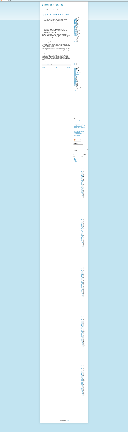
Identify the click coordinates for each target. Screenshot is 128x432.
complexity (75, 35)
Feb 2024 (82, 183)
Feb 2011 (82, 322)
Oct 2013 (82, 289)
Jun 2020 (82, 218)
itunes (75, 65)
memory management (77, 72)
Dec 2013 (82, 287)
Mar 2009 (82, 345)
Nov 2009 (82, 337)
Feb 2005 (82, 395)
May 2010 (82, 331)
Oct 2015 (82, 266)
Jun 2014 (82, 281)
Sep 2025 (82, 167)
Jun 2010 (82, 330)
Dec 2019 (82, 223)
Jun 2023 (82, 189)
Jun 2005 (82, 391)
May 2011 (82, 319)
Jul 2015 (82, 269)
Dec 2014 (82, 275)
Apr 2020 (82, 220)
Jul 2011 (82, 317)
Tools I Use (75, 24)
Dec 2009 (82, 336)
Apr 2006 (82, 381)
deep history (76, 42)
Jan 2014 (82, 286)
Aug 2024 (82, 178)
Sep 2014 (82, 278)
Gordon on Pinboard (75, 158)
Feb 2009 (82, 346)
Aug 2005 (82, 389)
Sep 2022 (82, 196)
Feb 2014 (82, 285)
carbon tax (75, 31)
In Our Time (75, 19)
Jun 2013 (82, 293)
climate (75, 32)
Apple (75, 14)
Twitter (75, 25)
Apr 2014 (82, 283)
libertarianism (76, 66)
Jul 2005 (82, 390)
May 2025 (82, 171)
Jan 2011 (82, 323)
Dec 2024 (82, 174)
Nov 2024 (82, 175)
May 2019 (82, 226)
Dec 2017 (82, 240)
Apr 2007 (82, 369)
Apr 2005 (82, 393)
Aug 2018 (82, 233)
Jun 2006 (82, 379)
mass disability (76, 67)
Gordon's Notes (52, 5)
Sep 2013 (82, 290)
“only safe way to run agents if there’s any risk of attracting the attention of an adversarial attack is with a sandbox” (79, 128)
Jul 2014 (82, 280)
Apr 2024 (82, 181)
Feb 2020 (82, 222)
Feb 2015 (82, 273)
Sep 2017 (82, 243)
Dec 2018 (82, 229)
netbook (75, 75)
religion (75, 90)
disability (75, 44)
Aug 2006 (82, 377)
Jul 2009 (82, 341)
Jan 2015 (82, 274)
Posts (75, 139)
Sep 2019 (82, 224)
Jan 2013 (82, 298)
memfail (75, 71)
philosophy (75, 81)
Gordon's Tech (76, 163)
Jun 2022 (82, 199)
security (75, 95)
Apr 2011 (82, 320)
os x (74, 77)
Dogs (75, 16)
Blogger (68, 420)
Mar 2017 (82, 248)
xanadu (75, 114)
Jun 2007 (82, 367)
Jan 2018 (82, 239)
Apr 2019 (82, 227)
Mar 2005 (82, 394)
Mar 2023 (82, 192)
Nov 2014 (82, 276)
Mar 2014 (82, 284)
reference (75, 89)
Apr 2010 (82, 332)
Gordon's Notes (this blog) (76, 162)
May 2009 (82, 343)
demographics (76, 43)
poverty (75, 84)
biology (75, 29)
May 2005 (82, 392)
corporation (75, 36)
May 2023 (82, 190)
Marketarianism (76, 22)
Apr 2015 (82, 271)
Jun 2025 (82, 170)
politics (75, 83)
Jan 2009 (82, 347)
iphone (75, 63)
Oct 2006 (82, 375)
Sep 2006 (82, 376)
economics (75, 45)
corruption (75, 37)
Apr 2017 (82, 247)
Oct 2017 (82, 242)
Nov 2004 (82, 398)
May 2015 (82, 270)
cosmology (75, 38)
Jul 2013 (82, 292)
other (75, 78)
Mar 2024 (82, 182)
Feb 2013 (82, 297)
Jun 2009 (82, 342)
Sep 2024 (82, 177)
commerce (75, 34)
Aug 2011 (82, 316)
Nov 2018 (82, 230)
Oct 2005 (82, 387)
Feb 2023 (82, 193)
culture (75, 40)
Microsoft (75, 23)
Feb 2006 (82, 383)
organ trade (75, 76)
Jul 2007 (82, 366)
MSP (75, 21)
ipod (74, 64)
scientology (75, 94)
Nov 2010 (82, 325)
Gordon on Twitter (75, 160)
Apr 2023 (82, 191)
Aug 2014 (82, 279)
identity (75, 61)
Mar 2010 (82, 333)
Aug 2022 (82, 197)
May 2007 (82, 368)
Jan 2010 (82, 335)
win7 (75, 113)
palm (75, 79)
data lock (75, 41)
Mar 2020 (82, 221)
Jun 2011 (82, 318)
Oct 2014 (82, 277)
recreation (75, 88)
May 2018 (82, 235)
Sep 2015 (82, 267)
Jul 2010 (82, 329)
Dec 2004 (82, 397)
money (75, 73)
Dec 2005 (82, 385)
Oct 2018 (82, 231)
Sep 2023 (82, 186)
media (75, 68)
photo (75, 82)
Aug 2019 (82, 225)
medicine (75, 69)
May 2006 (82, 380)
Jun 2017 (82, 246)
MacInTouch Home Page (45, 17)
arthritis (75, 27)
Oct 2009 (82, 338)
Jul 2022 (82, 198)
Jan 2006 (82, 384)
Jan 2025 (82, 173)
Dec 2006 (82, 373)
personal (75, 80)
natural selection (76, 74)
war (74, 111)
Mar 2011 (82, 321)
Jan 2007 (82, 372)
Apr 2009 (82, 344)
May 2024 (82, 180)
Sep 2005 (82, 388)
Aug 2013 (82, 291)
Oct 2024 (82, 176)
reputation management (77, 91)
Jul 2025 (82, 169)
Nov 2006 (82, 374)
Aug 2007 (82, 365)
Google (75, 18)
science (75, 93)
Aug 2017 (82, 244)
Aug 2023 (82, 187)
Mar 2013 (82, 296)
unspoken (75, 110)
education (75, 46)
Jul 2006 (82, 378)
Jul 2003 (82, 415)
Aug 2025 (82, 168)
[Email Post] (51, 64)
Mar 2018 (82, 237)
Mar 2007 (82, 370)
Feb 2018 (82, 238)
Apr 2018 (82, 236)
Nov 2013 (82, 288)
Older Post (68, 67)
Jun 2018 (82, 234)
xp (74, 115)
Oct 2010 (82, 326)
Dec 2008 (82, 348)
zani (74, 116)
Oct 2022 (82, 195)
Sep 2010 (82, 327)
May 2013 (82, 294)
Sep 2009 (82, 339)
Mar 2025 (82, 172)
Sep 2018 (82, 232)
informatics (75, 62)
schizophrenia (76, 92)
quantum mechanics (77, 87)
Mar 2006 (82, 382)
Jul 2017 (82, 245)
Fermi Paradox (76, 17)
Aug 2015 (82, 268)
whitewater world (76, 112)
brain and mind (76, 30)
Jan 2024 (82, 184)
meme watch (76, 70)
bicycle (75, 28)
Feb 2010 (82, 334)
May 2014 (82, 282)
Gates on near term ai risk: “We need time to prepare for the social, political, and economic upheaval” (79, 132)
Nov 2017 (82, 241)
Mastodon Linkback (82, 120)
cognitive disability (76, 33)
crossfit (75, 39)
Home (56, 67)
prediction (75, 85)
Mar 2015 (82, 272)
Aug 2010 (82, 328)
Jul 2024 (82, 179)
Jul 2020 (82, 217)
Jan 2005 (82, 396)
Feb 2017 (82, 249)
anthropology (76, 26)
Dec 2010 (82, 324)
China (75, 15)
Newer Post (43, 67)
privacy (75, 86)
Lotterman (75, 20)
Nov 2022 (82, 194)
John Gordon (75, 119)
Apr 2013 (82, 295)
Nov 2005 (82, 386)
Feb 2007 (82, 371)
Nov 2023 (82, 185)
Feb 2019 (82, 228)
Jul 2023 (82, 188)
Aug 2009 (82, 340)
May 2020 (82, 219)
